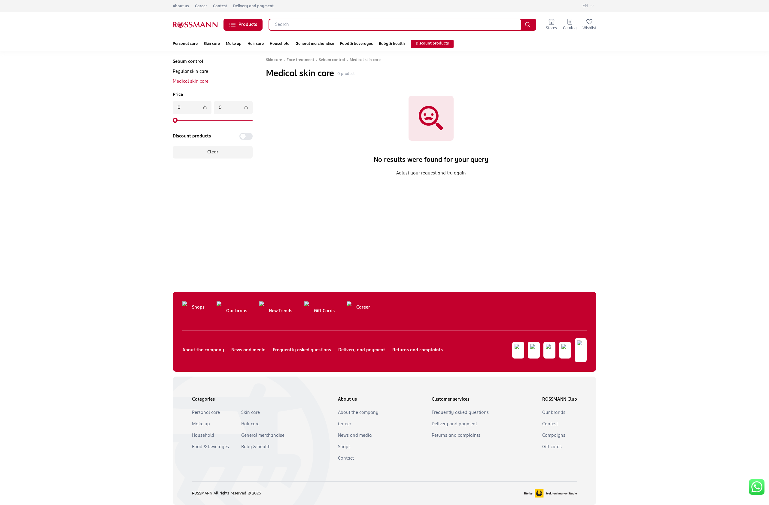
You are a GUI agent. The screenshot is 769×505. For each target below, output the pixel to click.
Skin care (212, 44)
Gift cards (552, 447)
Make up (234, 44)
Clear (212, 152)
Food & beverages (356, 44)
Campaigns (553, 435)
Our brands (553, 413)
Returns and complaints (417, 350)
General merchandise (315, 44)
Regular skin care (190, 71)
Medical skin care (190, 81)
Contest (220, 6)
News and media (248, 350)
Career (201, 6)
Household (280, 44)
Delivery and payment (253, 6)
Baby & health (392, 44)
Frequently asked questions (302, 350)
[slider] (175, 120)
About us (181, 6)
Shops (198, 307)
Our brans (236, 311)
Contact (346, 458)
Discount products (432, 43)
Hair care (256, 44)
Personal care (185, 44)
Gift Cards (324, 311)
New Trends (280, 311)
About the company (203, 350)
